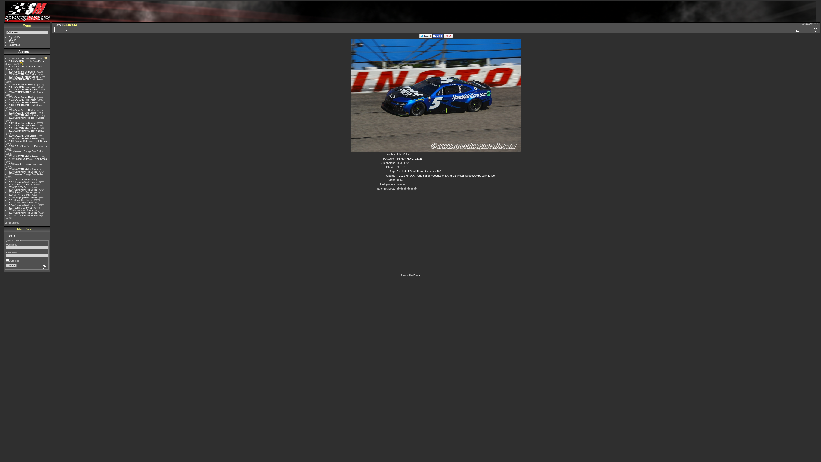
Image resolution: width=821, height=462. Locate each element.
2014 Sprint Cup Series (20, 200)
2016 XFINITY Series (20, 187)
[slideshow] (66, 30)
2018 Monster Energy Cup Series (26, 164)
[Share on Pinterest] (448, 37)
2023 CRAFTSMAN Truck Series (26, 105)
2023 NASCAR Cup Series (22, 100)
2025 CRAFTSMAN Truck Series (26, 79)
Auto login (14, 260)
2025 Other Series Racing (22, 84)
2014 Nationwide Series (21, 202)
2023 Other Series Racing (22, 110)
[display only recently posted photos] (46, 52)
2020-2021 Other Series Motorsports (28, 146)
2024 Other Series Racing (22, 97)
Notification (14, 45)
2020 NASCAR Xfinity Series (23, 138)
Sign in (12, 235)
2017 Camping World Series (23, 182)
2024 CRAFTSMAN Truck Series (26, 92)
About (12, 42)
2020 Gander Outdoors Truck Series (28, 141)
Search (12, 39)
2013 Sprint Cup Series (20, 207)
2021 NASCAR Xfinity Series (23, 128)
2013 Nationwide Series (21, 210)
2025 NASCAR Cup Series (22, 74)
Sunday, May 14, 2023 (409, 158)
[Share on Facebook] (438, 37)
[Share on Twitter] (425, 37)
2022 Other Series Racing (22, 123)
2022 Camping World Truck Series (26, 118)
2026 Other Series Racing (22, 71)
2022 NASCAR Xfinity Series (23, 115)
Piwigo (416, 275)
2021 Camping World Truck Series (26, 130)
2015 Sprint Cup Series (20, 192)
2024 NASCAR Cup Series (22, 87)
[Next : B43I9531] (815, 30)
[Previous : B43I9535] (806, 30)
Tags (11, 37)
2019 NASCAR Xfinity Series (23, 156)
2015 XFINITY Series (20, 195)
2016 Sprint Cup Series (20, 184)
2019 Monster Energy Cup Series (26, 151)
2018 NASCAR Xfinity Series (23, 169)
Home (58, 25)
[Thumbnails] (797, 30)
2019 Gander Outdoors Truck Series (28, 159)
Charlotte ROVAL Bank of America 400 (419, 171)
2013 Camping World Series (23, 213)
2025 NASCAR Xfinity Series (23, 77)
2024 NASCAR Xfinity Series (23, 89)
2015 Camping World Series (23, 197)
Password (11, 252)
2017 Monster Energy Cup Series (26, 174)
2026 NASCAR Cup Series (22, 58)
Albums (24, 51)
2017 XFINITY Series (20, 179)
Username (11, 244)
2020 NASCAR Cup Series (22, 136)
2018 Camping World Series (23, 171)
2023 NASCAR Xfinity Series (23, 102)
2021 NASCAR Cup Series (22, 125)
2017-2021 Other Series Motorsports (28, 215)
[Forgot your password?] (44, 266)
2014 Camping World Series (23, 205)
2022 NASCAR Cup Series (22, 112)
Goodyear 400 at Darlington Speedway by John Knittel (463, 175)
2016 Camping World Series (23, 189)
